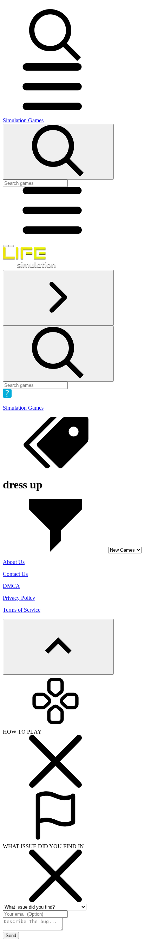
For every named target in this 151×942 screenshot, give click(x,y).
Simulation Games (23, 120)
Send (11, 935)
